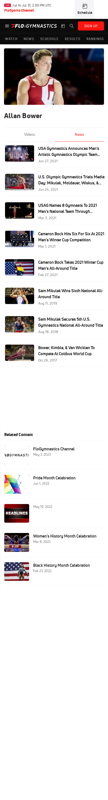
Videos (29, 134)
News (79, 134)
